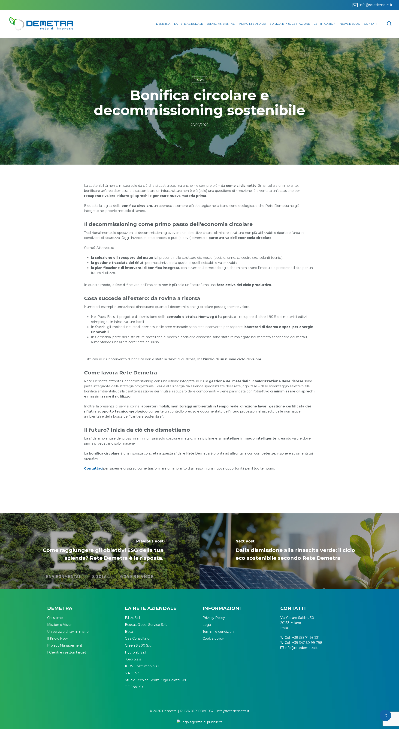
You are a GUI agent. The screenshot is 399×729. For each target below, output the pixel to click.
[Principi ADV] (199, 724)
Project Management (64, 645)
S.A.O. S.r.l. (133, 673)
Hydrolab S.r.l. (135, 652)
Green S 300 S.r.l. (138, 645)
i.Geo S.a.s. (133, 659)
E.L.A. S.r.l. (133, 618)
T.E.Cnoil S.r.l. (135, 687)
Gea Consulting (137, 638)
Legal (207, 625)
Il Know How (57, 638)
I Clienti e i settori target (66, 652)
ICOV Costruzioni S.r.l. (142, 666)
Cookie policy (213, 638)
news (199, 79)
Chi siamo (55, 618)
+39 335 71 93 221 (306, 638)
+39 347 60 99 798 (307, 643)
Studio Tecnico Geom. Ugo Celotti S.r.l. (156, 680)
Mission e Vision (60, 625)
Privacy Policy (214, 618)
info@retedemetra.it (301, 648)
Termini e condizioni (218, 632)
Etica (129, 632)
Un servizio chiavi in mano (68, 632)
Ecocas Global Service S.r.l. (146, 625)
